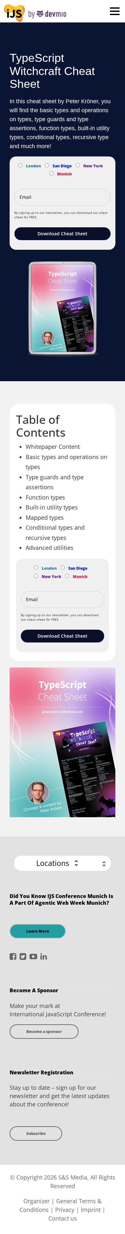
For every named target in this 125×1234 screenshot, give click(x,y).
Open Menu (114, 11)
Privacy (64, 1209)
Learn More (37, 931)
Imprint (91, 1209)
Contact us (62, 1218)
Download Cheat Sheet (63, 234)
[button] (62, 863)
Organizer (36, 1201)
